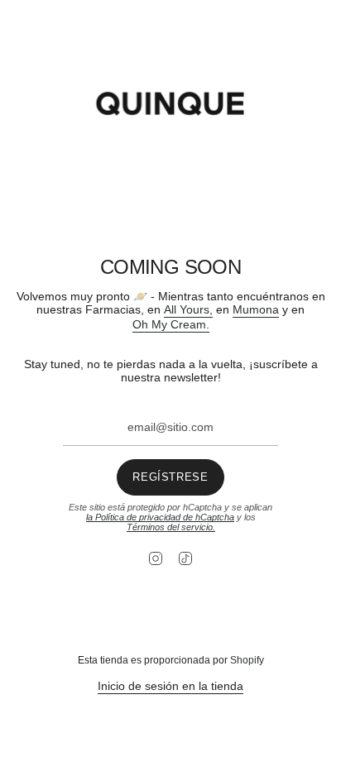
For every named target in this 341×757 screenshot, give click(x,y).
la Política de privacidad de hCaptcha (160, 517)
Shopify (247, 660)
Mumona (256, 309)
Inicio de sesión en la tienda (170, 685)
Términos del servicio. (171, 527)
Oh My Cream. (170, 324)
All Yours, (188, 309)
